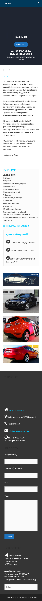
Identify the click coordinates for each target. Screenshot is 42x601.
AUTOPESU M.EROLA (17, 410)
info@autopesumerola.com (19, 431)
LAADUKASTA (21, 37)
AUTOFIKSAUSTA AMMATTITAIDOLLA (21, 52)
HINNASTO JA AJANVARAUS (16, 226)
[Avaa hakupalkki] (38, 3)
